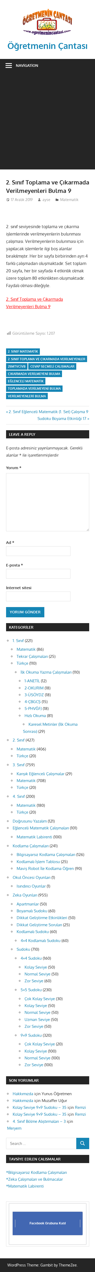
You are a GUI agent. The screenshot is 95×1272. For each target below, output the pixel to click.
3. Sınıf (19, 764)
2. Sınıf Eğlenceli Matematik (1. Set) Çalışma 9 (48, 411)
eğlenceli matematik (26, 381)
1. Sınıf (18, 640)
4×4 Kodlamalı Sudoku (40, 940)
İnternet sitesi (18, 587)
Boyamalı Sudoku (32, 910)
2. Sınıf (19, 740)
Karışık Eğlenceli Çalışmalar (40, 773)
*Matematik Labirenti (25, 1186)
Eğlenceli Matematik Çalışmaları (41, 827)
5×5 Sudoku (31, 989)
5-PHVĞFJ (33, 708)
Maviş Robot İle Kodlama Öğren (45, 868)
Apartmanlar (28, 904)
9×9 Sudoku (31, 1035)
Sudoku (23, 949)
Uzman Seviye (37, 1019)
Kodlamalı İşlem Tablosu (38, 861)
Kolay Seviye (36, 967)
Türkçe (22, 663)
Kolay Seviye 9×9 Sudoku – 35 (39, 1107)
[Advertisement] (47, 122)
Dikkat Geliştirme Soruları (39, 924)
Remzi (80, 1107)
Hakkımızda (23, 1093)
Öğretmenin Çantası (47, 45)
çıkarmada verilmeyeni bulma (34, 374)
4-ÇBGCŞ (33, 701)
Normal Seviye (37, 973)
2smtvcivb (17, 366)
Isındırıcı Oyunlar (31, 886)
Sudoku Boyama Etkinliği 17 (61, 418)
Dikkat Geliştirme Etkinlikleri (42, 917)
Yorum (13, 467)
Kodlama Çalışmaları (31, 845)
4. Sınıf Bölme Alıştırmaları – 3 (39, 1121)
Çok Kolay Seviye (40, 998)
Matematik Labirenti (34, 836)
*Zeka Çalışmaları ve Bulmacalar (34, 1179)
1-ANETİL (32, 680)
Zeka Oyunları (25, 895)
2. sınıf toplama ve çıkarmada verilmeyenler (46, 359)
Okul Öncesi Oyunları (31, 877)
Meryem (14, 1128)
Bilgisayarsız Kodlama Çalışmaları (46, 854)
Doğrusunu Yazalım (30, 821)
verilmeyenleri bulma (27, 396)
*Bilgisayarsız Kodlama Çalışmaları (36, 1172)
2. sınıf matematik (23, 351)
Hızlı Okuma (35, 715)
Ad (10, 542)
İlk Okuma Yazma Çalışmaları (46, 672)
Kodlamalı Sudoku (33, 931)
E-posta (14, 565)
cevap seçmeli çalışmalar (52, 366)
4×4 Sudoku (31, 958)
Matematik (69, 199)
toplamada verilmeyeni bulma (34, 388)
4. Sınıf (19, 796)
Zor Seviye (34, 980)
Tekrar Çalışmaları (32, 656)
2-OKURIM (34, 687)
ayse (46, 199)
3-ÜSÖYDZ (34, 694)
